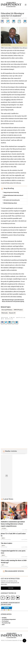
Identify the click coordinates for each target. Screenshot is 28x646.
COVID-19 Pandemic (18, 309)
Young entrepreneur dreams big (11, 192)
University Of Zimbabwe (7, 309)
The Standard (5, 621)
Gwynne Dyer (4, 547)
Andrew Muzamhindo (6, 539)
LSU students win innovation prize (11, 200)
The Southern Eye (6, 623)
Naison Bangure (5, 566)
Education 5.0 (12, 313)
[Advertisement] (14, 388)
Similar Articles (11, 451)
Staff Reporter (5, 529)
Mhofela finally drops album (10, 203)
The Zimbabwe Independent (9, 619)
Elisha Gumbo (5, 313)
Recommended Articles (14, 571)
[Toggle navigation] (26, 4)
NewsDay (4, 617)
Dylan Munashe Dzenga (15, 18)
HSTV (3, 624)
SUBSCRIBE (10, 588)
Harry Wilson (4, 556)
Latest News (8, 499)
